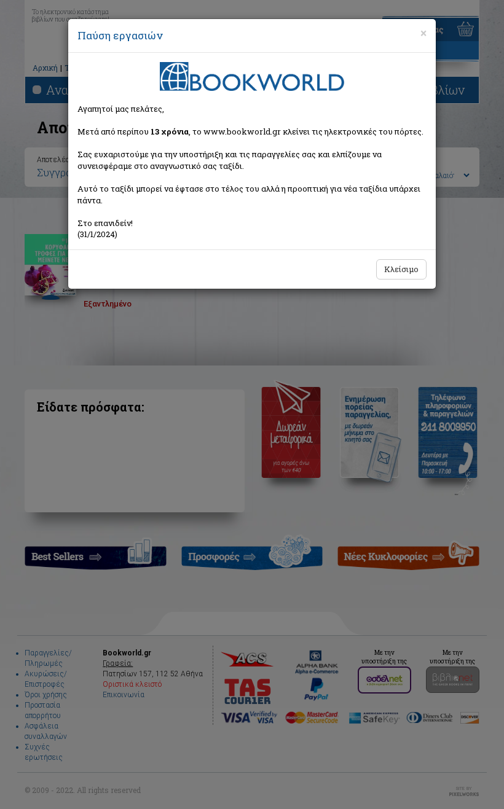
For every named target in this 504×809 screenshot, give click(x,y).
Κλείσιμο (401, 269)
